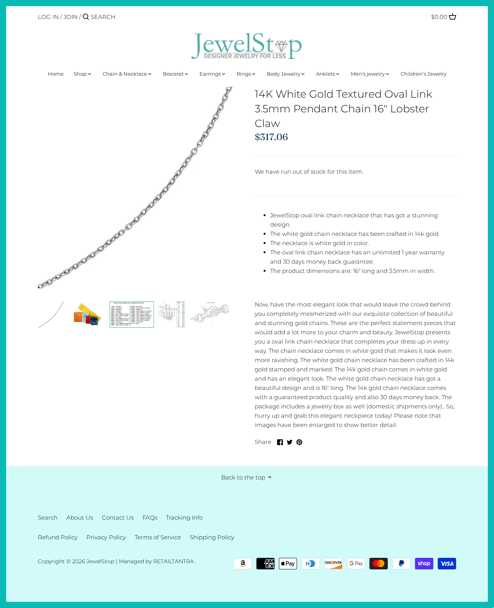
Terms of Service (158, 537)
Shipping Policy (212, 537)
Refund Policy (58, 537)
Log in (48, 16)
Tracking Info (184, 517)
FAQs (149, 517)
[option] (51, 314)
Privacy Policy (106, 537)
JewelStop (100, 561)
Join (71, 16)
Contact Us (118, 517)
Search (48, 517)
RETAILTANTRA (173, 561)
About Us (79, 517)
